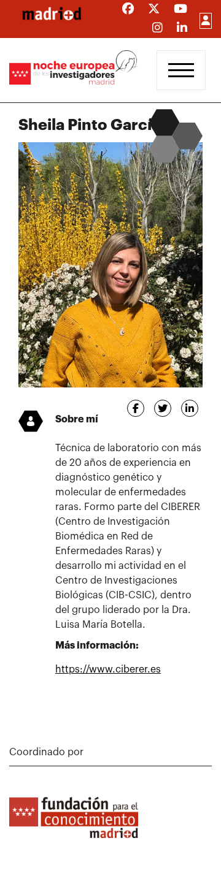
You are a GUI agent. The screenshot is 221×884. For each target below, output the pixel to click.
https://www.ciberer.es (108, 669)
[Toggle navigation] (181, 70)
